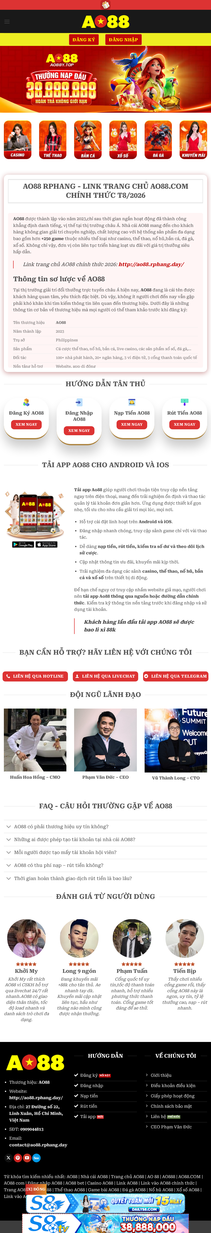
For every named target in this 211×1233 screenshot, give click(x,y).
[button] (7, 21)
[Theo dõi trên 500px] (36, 1158)
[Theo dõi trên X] (8, 1158)
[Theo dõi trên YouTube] (27, 1158)
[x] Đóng (36, 1189)
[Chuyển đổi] (9, 827)
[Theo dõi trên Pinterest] (18, 1158)
